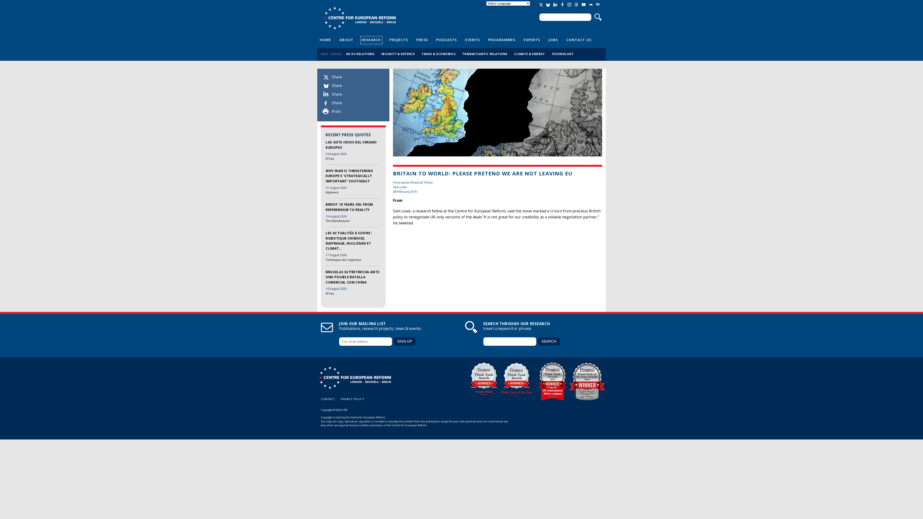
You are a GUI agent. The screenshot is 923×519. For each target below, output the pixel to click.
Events (472, 39)
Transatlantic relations (484, 54)
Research (371, 39)
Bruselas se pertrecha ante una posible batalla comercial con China (352, 277)
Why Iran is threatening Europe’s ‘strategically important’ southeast (349, 176)
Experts (532, 39)
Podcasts (446, 39)
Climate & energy (529, 54)
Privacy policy (352, 399)
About (346, 39)
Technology (563, 54)
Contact (328, 399)
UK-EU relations (360, 54)
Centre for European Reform (360, 18)
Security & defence (398, 54)
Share (337, 77)
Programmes (501, 39)
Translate (509, 7)
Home (325, 39)
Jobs (553, 39)
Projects (398, 39)
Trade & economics (438, 54)
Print (336, 111)
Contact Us (578, 39)
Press (422, 39)
